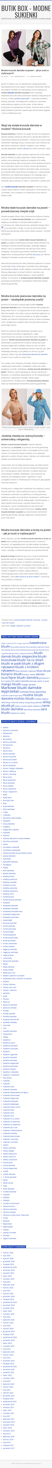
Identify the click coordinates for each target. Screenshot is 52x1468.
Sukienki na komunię (11, 1121)
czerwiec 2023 (8, 1346)
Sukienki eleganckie (11, 1098)
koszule (11, 92)
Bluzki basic (8, 751)
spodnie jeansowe (22, 98)
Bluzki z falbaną (9, 771)
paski (5, 996)
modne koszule (11, 187)
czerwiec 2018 (8, 1431)
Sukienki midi (8, 1113)
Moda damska (8, 967)
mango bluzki (11, 684)
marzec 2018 (8, 1439)
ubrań (15, 269)
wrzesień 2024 (9, 1305)
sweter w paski (21, 706)
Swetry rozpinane (10, 1159)
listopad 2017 (8, 1445)
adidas (5, 727)
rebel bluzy (5, 702)
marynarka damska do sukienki (34, 354)
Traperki (6, 1194)
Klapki (5, 867)
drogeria (6, 827)
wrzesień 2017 (9, 1448)
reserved (6, 1025)
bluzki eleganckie (24, 656)
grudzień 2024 (9, 1296)
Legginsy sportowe (10, 952)
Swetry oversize (9, 1156)
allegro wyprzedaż (23, 643)
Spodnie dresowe (10, 1060)
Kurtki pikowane (9, 935)
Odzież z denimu (10, 990)
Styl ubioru (7, 1078)
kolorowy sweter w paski (39, 681)
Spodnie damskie (10, 1057)
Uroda (5, 1218)
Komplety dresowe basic (13, 911)
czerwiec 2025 (8, 1279)
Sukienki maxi (8, 1110)
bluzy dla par (44, 670)
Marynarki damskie (11, 961)
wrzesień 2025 (9, 1270)
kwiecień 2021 (8, 1419)
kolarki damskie (9, 873)
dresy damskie (9, 824)
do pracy (36, 254)
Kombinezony (8, 897)
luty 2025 (6, 1290)
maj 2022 (6, 1381)
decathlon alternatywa (12, 818)
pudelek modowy (10, 1022)
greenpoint (43, 678)
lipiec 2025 (7, 1276)
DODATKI (6, 821)
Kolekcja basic (8, 876)
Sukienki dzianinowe (11, 1095)
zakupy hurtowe (9, 1232)
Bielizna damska (9, 742)
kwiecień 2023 (8, 1352)
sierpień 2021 (8, 1407)
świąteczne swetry (17, 713)
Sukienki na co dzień (11, 1119)
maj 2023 (6, 1349)
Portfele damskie (10, 1016)
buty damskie (8, 806)
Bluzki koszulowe (10, 759)
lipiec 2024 (7, 1311)
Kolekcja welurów (10, 888)
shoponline (7, 1034)
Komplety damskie (10, 905)
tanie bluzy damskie (32, 709)
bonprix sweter (29, 674)
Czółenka (6, 815)
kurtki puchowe (9, 940)
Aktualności (7, 733)
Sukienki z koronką (10, 1139)
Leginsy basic (8, 955)
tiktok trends (8, 1183)
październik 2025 (10, 1267)
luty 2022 (6, 1390)
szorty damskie (9, 1165)
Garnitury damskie (10, 841)
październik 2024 (10, 1302)
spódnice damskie (10, 1046)
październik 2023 (10, 1337)
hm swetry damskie (20, 681)
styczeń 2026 (8, 1258)
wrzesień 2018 (9, 1422)
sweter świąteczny (34, 706)
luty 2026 (6, 1255)
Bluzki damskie (9, 754)
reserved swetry (17, 702)
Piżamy (6, 999)
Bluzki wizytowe (9, 765)
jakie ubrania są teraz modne (27, 576)
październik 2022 (10, 1366)
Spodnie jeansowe (10, 1066)
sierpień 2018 (8, 1425)
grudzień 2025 (9, 1261)
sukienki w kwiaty (10, 1133)
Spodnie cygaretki (10, 1054)
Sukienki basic (9, 1086)
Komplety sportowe (11, 917)
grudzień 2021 (9, 1396)
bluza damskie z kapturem (35, 647)
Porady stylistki (9, 1013)
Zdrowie (6, 1235)
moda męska (8, 970)
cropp (5, 812)
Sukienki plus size (10, 1127)
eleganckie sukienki (11, 829)
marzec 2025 (8, 1287)
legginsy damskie (10, 949)
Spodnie (6, 1051)
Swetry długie (8, 1151)
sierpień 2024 (8, 1308)
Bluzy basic (7, 777)
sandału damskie (10, 1031)
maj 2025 (6, 1282)
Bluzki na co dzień (10, 762)
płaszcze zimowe (10, 1008)
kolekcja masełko (10, 882)
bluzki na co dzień (30, 660)
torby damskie (9, 1189)
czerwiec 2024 (8, 1314)
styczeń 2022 (8, 1393)
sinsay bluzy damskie (33, 702)
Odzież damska (9, 984)
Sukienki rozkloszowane (12, 1130)
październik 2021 (10, 1401)
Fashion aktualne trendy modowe (16, 838)
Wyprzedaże (8, 1227)
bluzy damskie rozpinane (25, 671)
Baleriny (6, 736)
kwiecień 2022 (8, 1384)
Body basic (7, 797)
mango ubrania (28, 684)
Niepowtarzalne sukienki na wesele (17, 978)
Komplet (6, 902)
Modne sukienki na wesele (13, 975)
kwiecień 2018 (8, 1436)
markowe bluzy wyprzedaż (32, 691)
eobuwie (6, 832)
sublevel (6, 1081)
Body (5, 794)
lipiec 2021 (7, 1410)
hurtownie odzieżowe (11, 850)
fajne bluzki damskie (24, 677)
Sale (4, 1028)
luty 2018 (6, 1442)
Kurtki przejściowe (10, 937)
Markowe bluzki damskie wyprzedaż (21, 689)
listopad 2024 (8, 1299)
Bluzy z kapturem (10, 792)
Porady (6, 1010)
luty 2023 (6, 1358)
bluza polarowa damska (36, 650)
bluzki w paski (11, 663)
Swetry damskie (9, 1148)
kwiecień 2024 (8, 1320)
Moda (5, 964)
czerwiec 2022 (8, 1378)
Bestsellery (7, 739)
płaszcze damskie (10, 1005)
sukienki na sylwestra (11, 1124)
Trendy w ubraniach (11, 1203)
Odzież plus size (9, 987)
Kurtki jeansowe (9, 929)
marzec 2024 (8, 1323)
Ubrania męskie (9, 1212)
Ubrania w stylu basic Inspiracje (16, 1215)
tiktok (5, 1180)
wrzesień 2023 (9, 1340)
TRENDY (6, 1197)
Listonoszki (7, 958)
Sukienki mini (8, 1116)
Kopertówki (7, 920)
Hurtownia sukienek (11, 847)
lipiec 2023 (7, 1343)
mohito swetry (41, 698)
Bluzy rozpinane (9, 789)
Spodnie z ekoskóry (11, 1072)
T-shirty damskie (9, 1177)
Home (5, 844)
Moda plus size (9, 973)
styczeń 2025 (8, 1293)
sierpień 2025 (8, 1273)
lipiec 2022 (7, 1375)
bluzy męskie (8, 786)
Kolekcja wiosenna (10, 891)
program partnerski (11, 1019)
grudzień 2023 (9, 1331)
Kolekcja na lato (9, 885)
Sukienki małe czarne (11, 1107)
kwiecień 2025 (8, 1285)
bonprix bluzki (11, 674)
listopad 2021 (8, 1398)
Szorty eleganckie (10, 1168)
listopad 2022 (8, 1363)
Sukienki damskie (36, 76)
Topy (5, 1186)
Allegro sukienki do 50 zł (9, 643)
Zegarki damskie (9, 1238)
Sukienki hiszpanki (10, 1101)
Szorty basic (8, 1162)
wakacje (6, 1221)
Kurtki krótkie (8, 932)
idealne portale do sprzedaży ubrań (17, 853)
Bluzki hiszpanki (9, 756)
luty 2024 (6, 1325)
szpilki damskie (9, 1174)
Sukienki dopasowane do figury (15, 1092)
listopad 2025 (8, 1264)
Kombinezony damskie (12, 900)
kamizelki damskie (10, 862)
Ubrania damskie (10, 1209)
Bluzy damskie (9, 783)
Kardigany (7, 865)
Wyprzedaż (7, 1224)
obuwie (6, 981)
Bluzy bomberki (9, 780)
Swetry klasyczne (10, 1154)
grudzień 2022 (9, 1360)
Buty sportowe (9, 809)
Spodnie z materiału (11, 1075)
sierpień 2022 (8, 1372)
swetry (5, 1145)
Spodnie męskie (9, 1069)
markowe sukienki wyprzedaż (11, 695)
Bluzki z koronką (9, 774)
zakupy (6, 1229)
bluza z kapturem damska (24, 653)
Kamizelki (7, 859)
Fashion (6, 835)
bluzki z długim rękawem (13, 768)
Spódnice (7, 1040)
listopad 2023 (8, 1334)
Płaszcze (6, 1002)
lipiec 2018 (7, 1428)
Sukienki (6, 1083)
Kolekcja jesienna (10, 879)
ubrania (26, 148)
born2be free (8, 800)
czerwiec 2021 (8, 1413)
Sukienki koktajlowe (11, 1104)
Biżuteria (6, 748)
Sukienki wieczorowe (11, 1136)
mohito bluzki (24, 698)
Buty (5, 803)
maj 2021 (6, 1416)
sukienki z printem (10, 1142)
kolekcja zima (8, 894)
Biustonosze (8, 745)
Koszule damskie (10, 923)
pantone (6, 993)
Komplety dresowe (10, 908)
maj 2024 (6, 1317)
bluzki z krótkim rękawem (20, 669)
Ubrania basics (9, 1206)
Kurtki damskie (9, 926)
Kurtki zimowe (9, 946)
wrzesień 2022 (9, 1369)
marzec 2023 (8, 1355)
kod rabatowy (8, 870)
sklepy (5, 1037)
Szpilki (5, 1171)
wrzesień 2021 (9, 1404)
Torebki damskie (9, 1192)
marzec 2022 (8, 1387)
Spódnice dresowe (10, 1048)
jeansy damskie (9, 856)
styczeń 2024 (8, 1328)
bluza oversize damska (19, 650)
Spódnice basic (9, 1043)
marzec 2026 (8, 1252)
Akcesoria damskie (10, 730)
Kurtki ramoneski (10, 943)
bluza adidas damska (17, 647)
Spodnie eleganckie (11, 1063)
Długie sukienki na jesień (20, 626)
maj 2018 (6, 1433)
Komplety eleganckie (11, 914)
